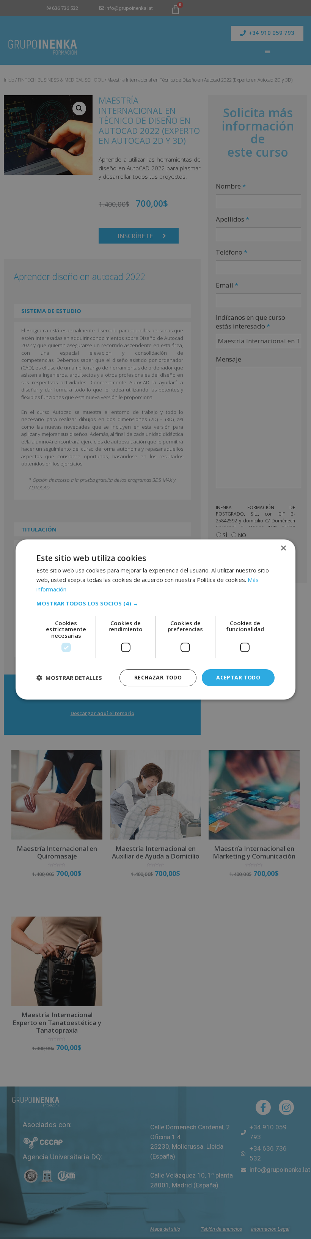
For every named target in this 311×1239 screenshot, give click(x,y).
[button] (155, 603)
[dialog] (155, 619)
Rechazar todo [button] (158, 677)
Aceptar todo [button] (238, 677)
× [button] (283, 548)
